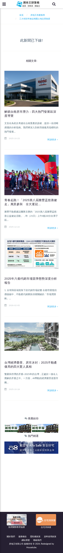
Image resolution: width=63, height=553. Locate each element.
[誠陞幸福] (17, 428)
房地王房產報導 (37, 15)
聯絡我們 (37, 540)
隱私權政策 (35, 537)
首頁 (20, 15)
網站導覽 (26, 540)
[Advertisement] (31, 486)
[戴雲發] (31, 447)
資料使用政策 (50, 537)
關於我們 (11, 537)
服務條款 (22, 537)
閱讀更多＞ (53, 139)
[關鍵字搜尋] (53, 4)
